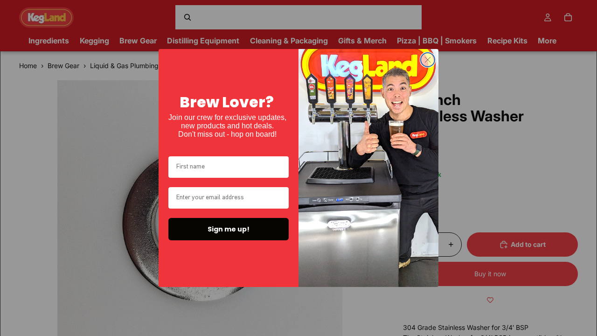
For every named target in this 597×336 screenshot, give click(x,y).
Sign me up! (229, 229)
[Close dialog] (428, 60)
